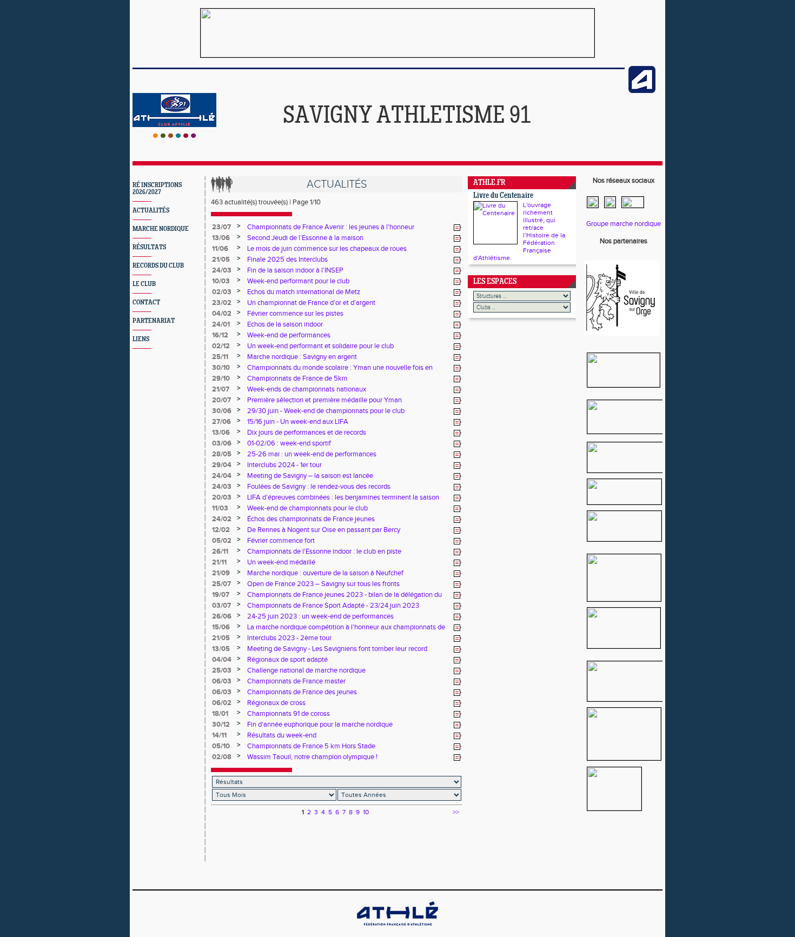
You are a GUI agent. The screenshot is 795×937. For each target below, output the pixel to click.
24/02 (221, 519)
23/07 (221, 227)
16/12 (220, 335)
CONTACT (146, 302)
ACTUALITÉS (150, 210)
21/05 (221, 259)
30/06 (221, 411)
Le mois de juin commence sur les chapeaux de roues (327, 248)
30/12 (221, 724)
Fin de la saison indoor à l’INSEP (295, 270)
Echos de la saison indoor (285, 324)
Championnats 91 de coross (288, 713)
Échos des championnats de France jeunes (311, 519)
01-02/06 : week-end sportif (289, 443)
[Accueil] (174, 135)
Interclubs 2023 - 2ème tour (289, 638)
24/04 (221, 475)
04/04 (221, 659)
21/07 (220, 389)
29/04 (221, 465)
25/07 (221, 584)
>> (456, 812)
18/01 (220, 713)
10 (366, 812)
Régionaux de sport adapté (287, 659)
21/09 (221, 573)
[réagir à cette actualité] (457, 227)
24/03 (221, 270)
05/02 (221, 540)
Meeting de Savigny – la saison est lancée (310, 475)
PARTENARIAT (153, 320)
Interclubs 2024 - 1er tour (284, 465)
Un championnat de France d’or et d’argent (311, 302)
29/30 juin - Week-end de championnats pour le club (326, 411)
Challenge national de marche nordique (306, 670)
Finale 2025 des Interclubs (287, 259)
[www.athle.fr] (641, 91)
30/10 (221, 367)
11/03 (220, 508)
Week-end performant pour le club (298, 281)
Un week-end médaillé (281, 562)
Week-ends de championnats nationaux (306, 389)
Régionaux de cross (276, 703)
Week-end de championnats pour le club (307, 508)
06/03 (221, 681)
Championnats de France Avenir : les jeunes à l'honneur (330, 227)
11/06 (220, 248)
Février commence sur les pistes (295, 313)
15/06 (221, 627)
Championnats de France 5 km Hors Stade (311, 746)
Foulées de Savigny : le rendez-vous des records (318, 486)
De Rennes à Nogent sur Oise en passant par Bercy (323, 530)
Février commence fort (281, 540)
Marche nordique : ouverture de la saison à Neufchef (325, 573)
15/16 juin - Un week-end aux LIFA (297, 421)
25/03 (221, 670)
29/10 (221, 378)
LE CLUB (144, 284)
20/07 (221, 400)
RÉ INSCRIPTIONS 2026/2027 (157, 189)
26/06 (221, 616)
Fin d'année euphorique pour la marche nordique (320, 724)
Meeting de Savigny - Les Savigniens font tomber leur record (337, 648)
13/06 (221, 238)
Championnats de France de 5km (297, 378)
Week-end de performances (288, 335)
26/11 (220, 551)
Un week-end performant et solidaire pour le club (320, 346)
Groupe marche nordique (623, 224)
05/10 (221, 746)
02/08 (221, 757)
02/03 (221, 292)
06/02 (221, 703)
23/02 (221, 302)
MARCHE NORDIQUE (160, 228)
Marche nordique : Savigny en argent (302, 357)
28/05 (221, 454)
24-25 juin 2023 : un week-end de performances (320, 616)
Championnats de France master (296, 681)
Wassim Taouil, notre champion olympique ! (312, 757)
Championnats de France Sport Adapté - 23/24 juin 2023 (333, 605)
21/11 (219, 562)
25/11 (220, 357)
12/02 (221, 530)
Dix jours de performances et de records (306, 432)
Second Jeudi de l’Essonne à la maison (305, 238)
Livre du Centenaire (503, 196)
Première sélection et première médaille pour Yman (324, 400)
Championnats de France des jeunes (302, 692)
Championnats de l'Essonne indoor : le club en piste (324, 551)
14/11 (219, 735)
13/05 (221, 648)
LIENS (140, 339)
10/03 (221, 281)
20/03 (221, 497)
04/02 (221, 313)
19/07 (220, 594)
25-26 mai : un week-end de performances (311, 454)
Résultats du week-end (281, 735)
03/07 (221, 605)
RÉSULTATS (149, 247)
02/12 (221, 346)
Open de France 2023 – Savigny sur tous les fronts (323, 584)
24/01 (221, 324)
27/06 (221, 421)
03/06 (221, 443)
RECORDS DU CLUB (158, 265)
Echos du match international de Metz (303, 292)
